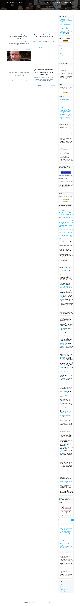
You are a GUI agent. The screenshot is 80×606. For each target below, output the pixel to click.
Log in (61, 586)
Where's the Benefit (63, 470)
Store (47, 2)
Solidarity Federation (63, 428)
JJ (14, 49)
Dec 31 (17, 49)
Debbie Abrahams (67, 216)
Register (61, 584)
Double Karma (62, 367)
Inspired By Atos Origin (64, 398)
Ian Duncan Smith (69, 223)
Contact (61, 51)
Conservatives (68, 214)
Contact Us (66, 2)
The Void (61, 450)
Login (61, 57)
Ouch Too (61, 403)
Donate (51, 2)
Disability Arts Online (63, 343)
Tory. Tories (60, 230)
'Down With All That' (63, 270)
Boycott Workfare (63, 317)
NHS (65, 228)
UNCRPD (68, 230)
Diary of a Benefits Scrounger (65, 336)
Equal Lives (62, 222)
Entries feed (62, 587)
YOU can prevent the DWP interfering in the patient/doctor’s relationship (66, 152)
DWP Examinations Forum (64, 378)
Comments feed (62, 589)
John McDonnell (69, 225)
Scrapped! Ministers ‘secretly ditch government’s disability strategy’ (66, 160)
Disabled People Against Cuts (65, 357)
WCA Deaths (66, 232)
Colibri (54, 602)
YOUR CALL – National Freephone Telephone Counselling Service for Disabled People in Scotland (66, 482)
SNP (64, 229)
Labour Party (61, 226)
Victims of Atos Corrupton (64, 465)
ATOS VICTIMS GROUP (64, 309)
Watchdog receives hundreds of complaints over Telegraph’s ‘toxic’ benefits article (66, 78)
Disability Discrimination (64, 217)
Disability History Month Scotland (65, 346)
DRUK (69, 221)
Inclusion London (64, 225)
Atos (67, 209)
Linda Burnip (66, 226)
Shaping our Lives (61, 229)
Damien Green (61, 216)
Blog (44, 2)
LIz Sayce (69, 226)
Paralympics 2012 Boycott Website (66, 407)
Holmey (14, 80)
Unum (62, 232)
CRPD (72, 214)
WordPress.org (62, 591)
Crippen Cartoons (63, 328)
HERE (66, 262)
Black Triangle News (65, 212)
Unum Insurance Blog (63, 453)
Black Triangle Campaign (67, 210)
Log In (71, 2)
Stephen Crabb (68, 229)
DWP (72, 221)
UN (66, 230)
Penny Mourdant (68, 228)
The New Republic (63, 447)
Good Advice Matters (63, 391)
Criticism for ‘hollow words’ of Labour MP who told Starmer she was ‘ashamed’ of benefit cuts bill (66, 20)
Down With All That (63, 371)
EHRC (60, 222)
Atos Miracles (62, 295)
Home (41, 2)
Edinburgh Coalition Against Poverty (66, 384)
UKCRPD (64, 230)
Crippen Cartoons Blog (64, 333)
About (61, 48)
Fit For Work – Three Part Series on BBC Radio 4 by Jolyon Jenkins (66, 73)
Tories (72, 229)
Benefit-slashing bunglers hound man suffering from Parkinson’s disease (66, 69)
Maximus (60, 228)
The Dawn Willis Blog (63, 443)
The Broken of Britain (63, 432)
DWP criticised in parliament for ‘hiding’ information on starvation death (65, 144)
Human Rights (62, 223)
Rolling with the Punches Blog (65, 415)
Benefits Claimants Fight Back (65, 315)
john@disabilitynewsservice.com (64, 189)
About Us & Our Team (58, 2)
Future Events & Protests (68, 222)
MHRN (63, 228)
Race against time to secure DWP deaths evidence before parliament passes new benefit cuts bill (66, 118)
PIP (72, 228)
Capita (63, 214)
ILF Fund (60, 225)
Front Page (62, 55)
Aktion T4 (61, 276)
